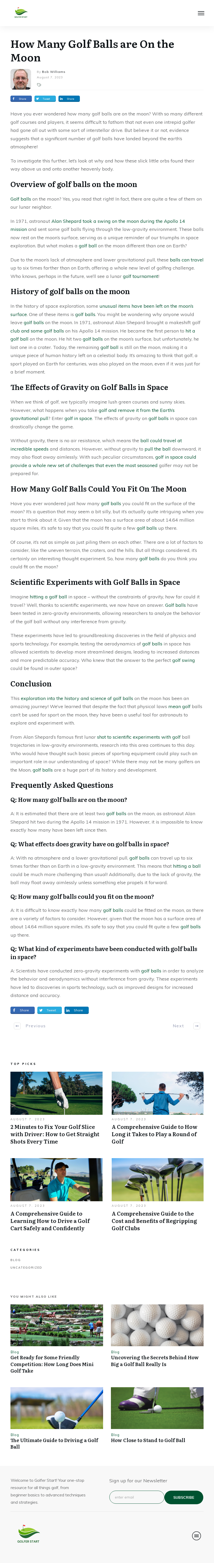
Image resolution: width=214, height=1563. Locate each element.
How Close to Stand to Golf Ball (148, 1440)
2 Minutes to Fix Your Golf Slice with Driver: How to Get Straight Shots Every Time (56, 1111)
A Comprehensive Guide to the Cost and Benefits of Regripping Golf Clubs (158, 1197)
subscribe (183, 1497)
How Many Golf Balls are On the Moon (92, 50)
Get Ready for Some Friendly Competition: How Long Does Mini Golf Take (52, 1364)
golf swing (183, 660)
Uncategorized (26, 1267)
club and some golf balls (37, 331)
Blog (15, 1260)
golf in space (78, 418)
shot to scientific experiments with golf (139, 737)
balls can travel (187, 260)
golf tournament (140, 276)
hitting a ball (187, 866)
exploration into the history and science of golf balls (77, 698)
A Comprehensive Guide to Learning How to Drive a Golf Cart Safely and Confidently (56, 1197)
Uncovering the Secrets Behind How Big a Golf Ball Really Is (155, 1360)
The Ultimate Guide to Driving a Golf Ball (54, 1443)
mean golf (179, 706)
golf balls (85, 314)
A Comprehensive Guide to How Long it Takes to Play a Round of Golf (158, 1111)
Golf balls (20, 199)
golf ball (88, 246)
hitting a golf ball (48, 597)
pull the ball (158, 449)
